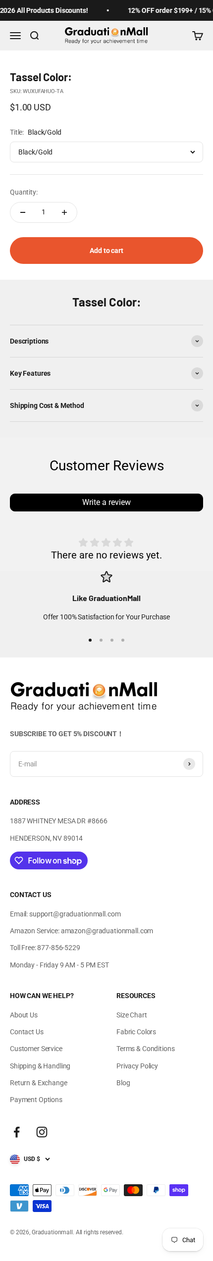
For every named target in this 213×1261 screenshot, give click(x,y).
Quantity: (24, 192)
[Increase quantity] (64, 212)
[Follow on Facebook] (16, 1132)
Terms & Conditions (145, 1049)
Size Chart (131, 1015)
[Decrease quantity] (22, 212)
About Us (24, 1015)
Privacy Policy (137, 1066)
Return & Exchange (38, 1083)
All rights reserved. (99, 1232)
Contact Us (27, 1032)
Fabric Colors (136, 1032)
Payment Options (36, 1100)
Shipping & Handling (40, 1066)
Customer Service (36, 1049)
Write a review (106, 502)
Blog (123, 1083)
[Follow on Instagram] (42, 1132)
